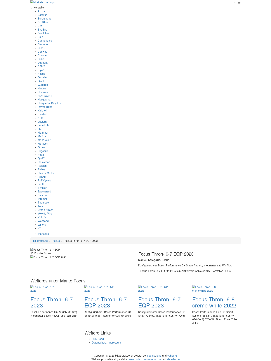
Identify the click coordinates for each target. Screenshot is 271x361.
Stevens (42, 195)
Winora (42, 224)
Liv (39, 129)
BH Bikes (43, 22)
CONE (41, 48)
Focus (41, 73)
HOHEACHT (45, 96)
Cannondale (45, 40)
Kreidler (42, 114)
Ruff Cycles (44, 180)
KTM (40, 118)
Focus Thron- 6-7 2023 (51, 302)
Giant (41, 81)
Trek (40, 206)
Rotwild (42, 176)
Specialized (44, 191)
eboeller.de (173, 359)
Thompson (44, 202)
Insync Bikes (45, 107)
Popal (41, 154)
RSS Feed (98, 339)
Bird (40, 26)
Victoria (42, 217)
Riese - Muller (46, 173)
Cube (41, 59)
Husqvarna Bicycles (49, 103)
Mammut (43, 132)
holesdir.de (134, 359)
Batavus (42, 15)
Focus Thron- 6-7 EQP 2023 (105, 302)
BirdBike (42, 29)
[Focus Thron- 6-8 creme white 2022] (207, 288)
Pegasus (43, 151)
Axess (41, 11)
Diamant (43, 62)
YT (39, 228)
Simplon (42, 188)
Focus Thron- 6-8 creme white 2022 (214, 302)
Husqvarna (44, 99)
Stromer (42, 199)
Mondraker (44, 140)
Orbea (41, 147)
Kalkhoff (42, 110)
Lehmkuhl (43, 125)
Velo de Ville (45, 213)
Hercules (43, 92)
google (151, 355)
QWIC (41, 158)
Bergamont (44, 18)
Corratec (43, 55)
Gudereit (43, 84)
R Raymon (44, 162)
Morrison (43, 143)
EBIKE (41, 66)
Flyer (41, 70)
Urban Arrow (45, 210)
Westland (43, 221)
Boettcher (43, 33)
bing (159, 355)
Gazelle (42, 77)
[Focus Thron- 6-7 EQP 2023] (99, 288)
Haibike (42, 88)
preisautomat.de (151, 359)
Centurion (43, 44)
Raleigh (42, 165)
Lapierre (43, 121)
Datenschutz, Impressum (106, 342)
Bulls (40, 37)
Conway (42, 51)
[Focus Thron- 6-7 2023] (45, 288)
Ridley (41, 169)
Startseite (43, 234)
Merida (42, 136)
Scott (41, 184)
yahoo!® (172, 355)
